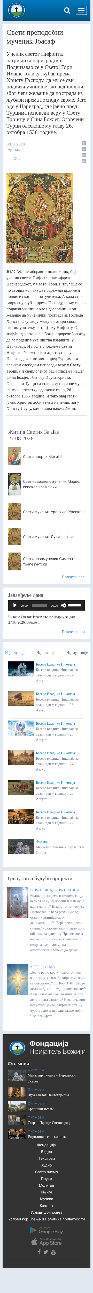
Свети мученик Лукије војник (49, 536)
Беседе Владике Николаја (55, 664)
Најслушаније (77, 653)
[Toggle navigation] (81, 10)
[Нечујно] (63, 605)
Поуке (46, 1178)
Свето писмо (46, 1172)
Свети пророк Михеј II (42, 456)
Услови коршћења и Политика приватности (47, 1219)
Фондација (46, 1145)
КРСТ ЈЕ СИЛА (42, 967)
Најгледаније (15, 653)
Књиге (46, 1192)
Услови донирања (47, 1212)
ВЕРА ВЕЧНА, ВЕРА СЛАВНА (54, 890)
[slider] (75, 605)
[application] (46, 605)
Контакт (46, 1205)
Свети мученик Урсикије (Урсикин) (54, 511)
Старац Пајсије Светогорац (49, 1123)
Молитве (46, 1185)
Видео (46, 1151)
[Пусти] (15, 605)
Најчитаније (45, 653)
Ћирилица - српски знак (47, 1137)
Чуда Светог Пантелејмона (48, 1095)
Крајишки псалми (42, 1109)
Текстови (46, 1158)
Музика (46, 1199)
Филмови (43, 842)
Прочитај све (73, 577)
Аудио (46, 1165)
